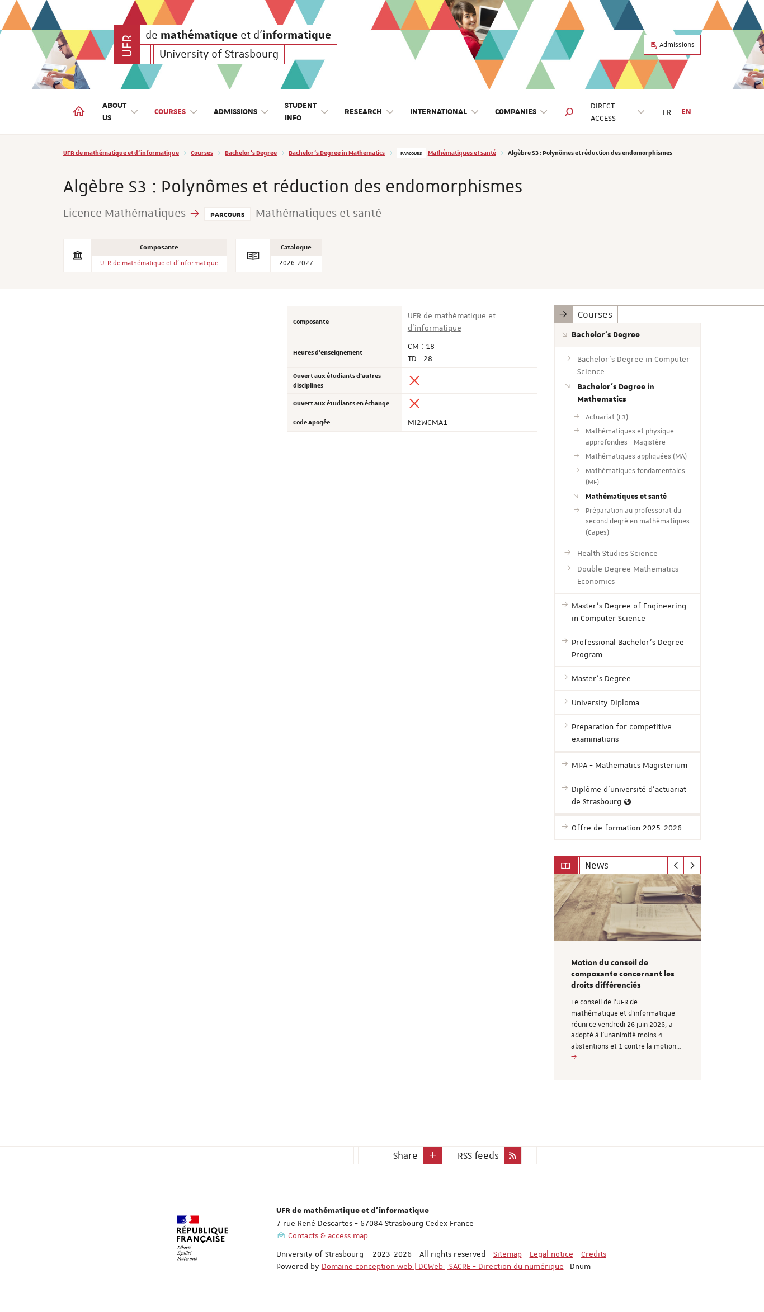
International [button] (438, 112)
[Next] (692, 865)
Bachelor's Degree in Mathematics (337, 152)
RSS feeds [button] (478, 1155)
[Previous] (676, 865)
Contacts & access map (328, 1235)
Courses (202, 152)
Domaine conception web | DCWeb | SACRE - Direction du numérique (443, 1266)
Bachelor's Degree (251, 152)
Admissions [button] (235, 112)
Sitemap (507, 1254)
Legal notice (551, 1254)
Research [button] (363, 112)
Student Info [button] (301, 112)
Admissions (676, 44)
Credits (593, 1254)
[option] (627, 977)
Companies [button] (515, 112)
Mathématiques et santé (462, 152)
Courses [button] (170, 112)
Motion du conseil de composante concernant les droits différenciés (623, 974)
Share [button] (405, 1155)
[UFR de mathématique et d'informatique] (127, 44)
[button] (569, 111)
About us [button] (114, 112)
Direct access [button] (603, 112)
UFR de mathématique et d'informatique (121, 152)
